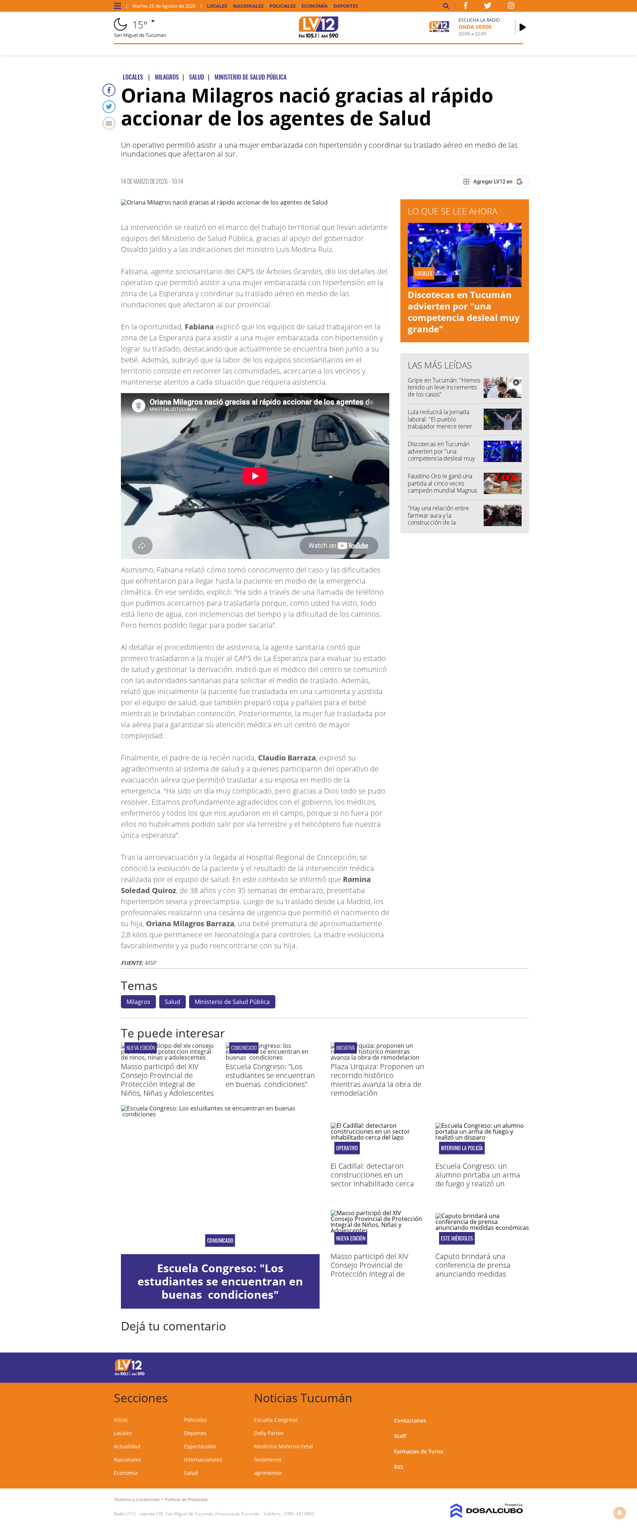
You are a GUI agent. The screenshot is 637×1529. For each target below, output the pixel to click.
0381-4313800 (299, 1514)
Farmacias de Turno (418, 1451)
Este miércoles (457, 1238)
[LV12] (130, 1374)
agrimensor (268, 1472)
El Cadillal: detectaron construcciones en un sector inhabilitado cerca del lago (372, 1179)
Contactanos (410, 1420)
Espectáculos (200, 1446)
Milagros (138, 1002)
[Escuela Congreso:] (272, 1057)
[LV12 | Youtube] (471, 1366)
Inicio (120, 1419)
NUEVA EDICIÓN (140, 1048)
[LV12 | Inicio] (514, 1396)
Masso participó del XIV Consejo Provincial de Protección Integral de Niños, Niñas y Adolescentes (167, 1079)
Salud (172, 1002)
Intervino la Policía (462, 1148)
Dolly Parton (269, 1433)
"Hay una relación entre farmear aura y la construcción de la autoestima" (438, 518)
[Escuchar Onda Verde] (522, 27)
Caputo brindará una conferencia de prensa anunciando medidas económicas (473, 1269)
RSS (398, 1466)
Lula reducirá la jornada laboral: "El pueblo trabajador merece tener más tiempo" (440, 422)
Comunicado (244, 1048)
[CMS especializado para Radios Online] (476, 1511)
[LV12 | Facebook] (465, 7)
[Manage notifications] (620, 1513)
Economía (315, 6)
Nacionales (248, 6)
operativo (347, 1148)
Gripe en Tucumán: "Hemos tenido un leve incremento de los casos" (444, 387)
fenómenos (268, 1459)
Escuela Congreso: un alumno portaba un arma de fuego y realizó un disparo (477, 1179)
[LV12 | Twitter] (487, 7)
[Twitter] (108, 106)
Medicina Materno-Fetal (283, 1446)
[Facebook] (108, 90)
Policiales (282, 6)
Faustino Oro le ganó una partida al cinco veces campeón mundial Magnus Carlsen (442, 486)
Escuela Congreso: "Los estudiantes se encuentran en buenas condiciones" (270, 1075)
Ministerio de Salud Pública (232, 1002)
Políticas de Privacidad (186, 1499)
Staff (400, 1435)
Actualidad (127, 1446)
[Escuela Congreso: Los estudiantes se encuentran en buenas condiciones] (220, 1179)
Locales (217, 6)
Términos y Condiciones (137, 1499)
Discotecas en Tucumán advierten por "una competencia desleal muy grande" (464, 311)
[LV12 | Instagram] (511, 7)
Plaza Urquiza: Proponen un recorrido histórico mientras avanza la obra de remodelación (377, 1079)
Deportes (346, 6)
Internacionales (203, 1459)
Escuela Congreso (275, 1419)
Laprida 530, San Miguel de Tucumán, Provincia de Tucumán (200, 1514)
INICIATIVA (345, 1048)
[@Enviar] (108, 123)
